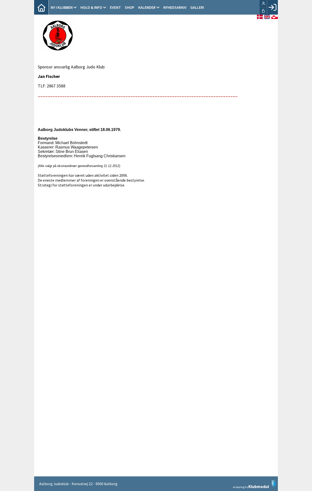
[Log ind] (272, 7)
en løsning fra (251, 486)
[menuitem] (41, 7)
